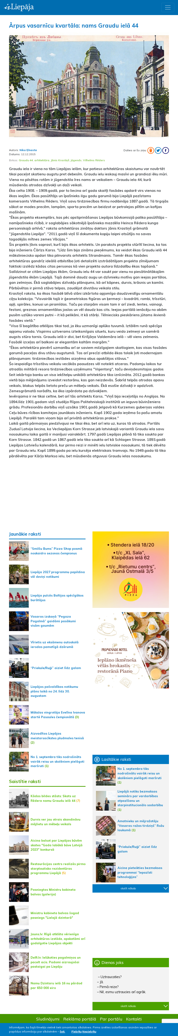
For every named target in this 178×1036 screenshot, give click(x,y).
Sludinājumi (48, 1018)
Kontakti (134, 1018)
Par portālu (111, 1018)
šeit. (62, 1031)
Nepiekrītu (89, 1031)
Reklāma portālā (79, 1018)
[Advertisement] (89, 494)
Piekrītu (76, 1031)
